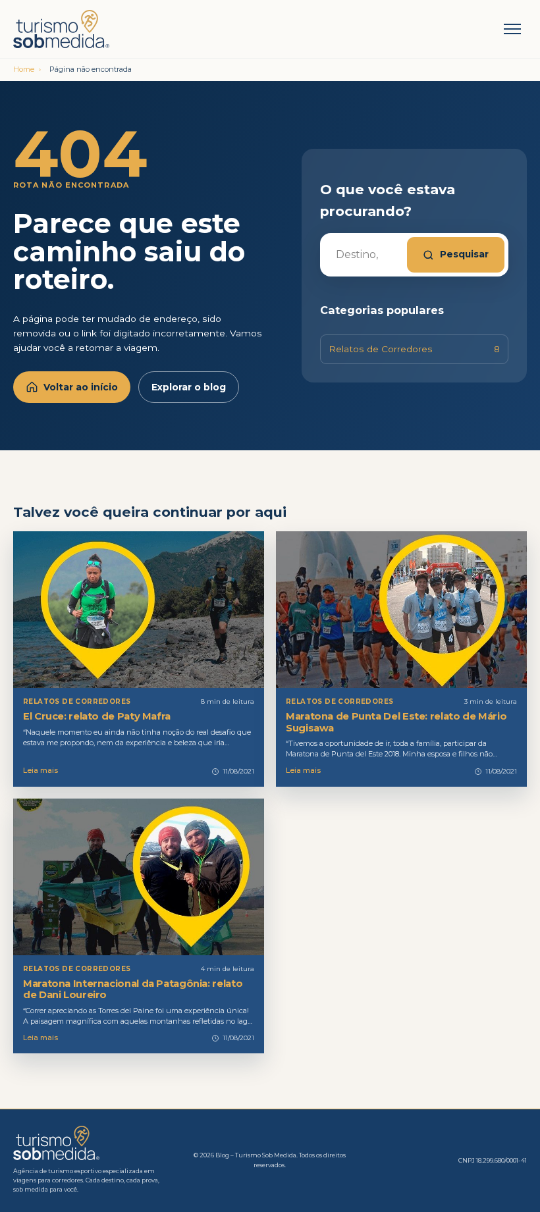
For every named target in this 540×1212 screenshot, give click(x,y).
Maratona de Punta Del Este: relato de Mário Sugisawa (396, 721)
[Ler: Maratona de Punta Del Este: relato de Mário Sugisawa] (401, 609)
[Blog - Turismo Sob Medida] (89, 29)
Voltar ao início (80, 387)
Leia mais (40, 770)
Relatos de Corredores (414, 349)
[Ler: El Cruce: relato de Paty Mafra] (138, 609)
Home (23, 69)
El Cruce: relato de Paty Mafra (97, 716)
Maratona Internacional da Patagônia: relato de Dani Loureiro (132, 989)
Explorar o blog (188, 387)
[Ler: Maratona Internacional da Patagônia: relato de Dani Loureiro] (138, 877)
